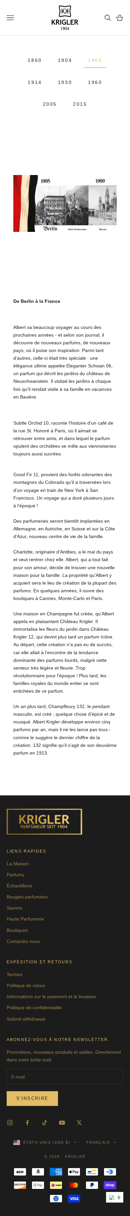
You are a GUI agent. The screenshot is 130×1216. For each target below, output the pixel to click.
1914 (35, 82)
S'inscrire (32, 1098)
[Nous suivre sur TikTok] (44, 1122)
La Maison (18, 863)
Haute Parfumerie (25, 919)
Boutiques (17, 930)
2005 (50, 104)
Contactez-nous (23, 941)
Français (98, 1142)
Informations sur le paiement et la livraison (51, 996)
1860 (35, 60)
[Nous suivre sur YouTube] (62, 1122)
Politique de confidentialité (34, 1007)
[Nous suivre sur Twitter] (79, 1122)
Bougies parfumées (27, 896)
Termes (14, 974)
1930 (65, 82)
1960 (95, 82)
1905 (95, 60)
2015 (80, 104)
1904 (65, 60)
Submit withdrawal (26, 1019)
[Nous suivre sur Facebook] (27, 1122)
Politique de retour (26, 985)
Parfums (15, 874)
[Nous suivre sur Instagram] (10, 1122)
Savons (14, 907)
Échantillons (19, 885)
